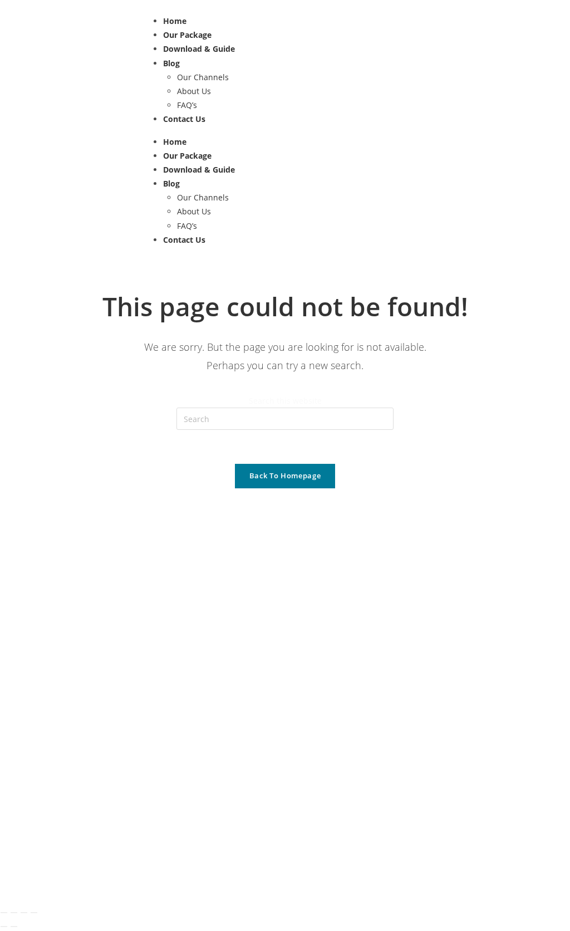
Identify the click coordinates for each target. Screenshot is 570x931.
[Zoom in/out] (4, 913)
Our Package (187, 35)
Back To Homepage (285, 476)
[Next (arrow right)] (14, 926)
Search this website (285, 400)
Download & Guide (199, 48)
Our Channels (203, 77)
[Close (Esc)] (34, 913)
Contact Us (184, 119)
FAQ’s (187, 105)
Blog (171, 63)
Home (174, 21)
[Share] (24, 913)
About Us (194, 91)
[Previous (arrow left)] (4, 926)
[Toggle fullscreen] (14, 913)
